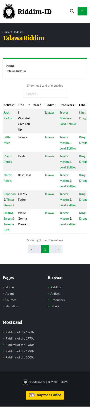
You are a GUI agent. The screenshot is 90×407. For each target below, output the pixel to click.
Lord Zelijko (68, 124)
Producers (57, 300)
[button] (14, 105)
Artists (55, 293)
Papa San (9, 194)
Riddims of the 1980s (19, 344)
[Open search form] (72, 11)
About (9, 293)
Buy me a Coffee (48, 395)
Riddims (18, 32)
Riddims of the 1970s (19, 338)
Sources (10, 300)
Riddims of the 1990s (19, 351)
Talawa (49, 112)
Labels (54, 306)
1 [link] (45, 249)
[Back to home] (27, 11)
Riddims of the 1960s (19, 332)
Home (6, 32)
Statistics (11, 306)
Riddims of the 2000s (19, 357)
